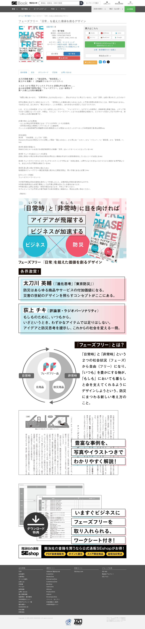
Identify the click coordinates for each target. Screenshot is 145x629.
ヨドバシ (92, 37)
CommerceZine (51, 582)
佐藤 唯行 (50, 27)
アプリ (63, 9)
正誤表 (54, 72)
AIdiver (49, 594)
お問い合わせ (66, 72)
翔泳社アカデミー (108, 574)
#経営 (60, 44)
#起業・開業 (67, 44)
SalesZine (50, 587)
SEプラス (105, 576)
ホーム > (21, 16)
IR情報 (21, 584)
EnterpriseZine (51, 579)
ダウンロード (43, 72)
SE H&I (104, 571)
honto (119, 33)
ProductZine (50, 592)
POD (52, 9)
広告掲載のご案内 (52, 602)
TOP (20, 571)
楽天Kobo (106, 33)
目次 (32, 72)
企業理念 (21, 576)
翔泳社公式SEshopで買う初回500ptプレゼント (106, 44)
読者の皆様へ (98, 9)
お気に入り (91, 62)
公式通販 (130, 9)
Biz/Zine (49, 584)
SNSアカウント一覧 (25, 602)
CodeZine (49, 574)
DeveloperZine (51, 597)
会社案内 (21, 574)
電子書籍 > (28, 16)
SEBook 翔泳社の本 (53, 571)
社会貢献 (21, 609)
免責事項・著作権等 (25, 597)
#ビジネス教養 (67, 47)
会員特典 (64, 58)
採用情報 (21, 589)
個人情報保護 (23, 594)
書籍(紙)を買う (104, 56)
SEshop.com (78, 571)
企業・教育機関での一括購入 (105, 50)
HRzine (49, 589)
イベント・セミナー (53, 599)
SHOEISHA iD (23, 607)
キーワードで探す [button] (92, 3)
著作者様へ (22, 604)
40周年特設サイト (52, 604)
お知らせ (21, 582)
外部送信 (21, 612)
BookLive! (105, 37)
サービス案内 (23, 579)
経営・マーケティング (66, 42)
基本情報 (23, 72)
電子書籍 (24, 9)
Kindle (92, 33)
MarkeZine (50, 576)
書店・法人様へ (115, 9)
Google (119, 37)
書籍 (13, 9)
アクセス (21, 587)
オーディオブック (40, 9)
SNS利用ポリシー (25, 599)
